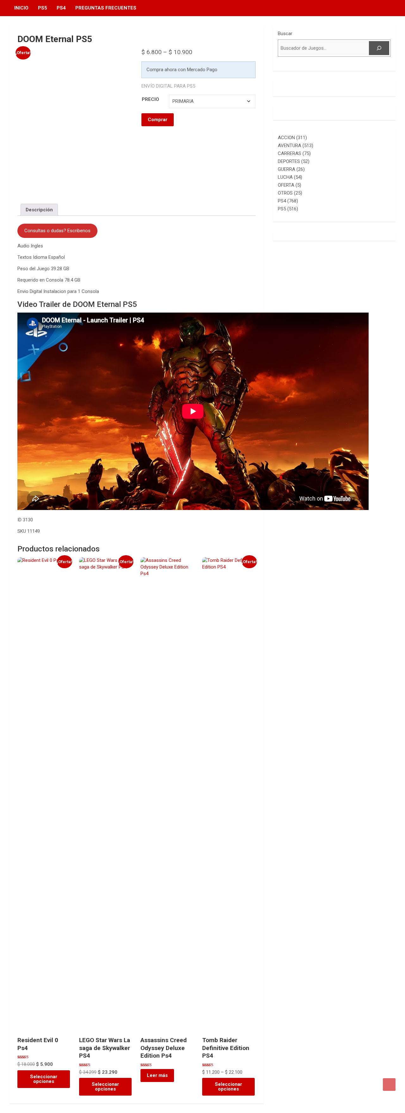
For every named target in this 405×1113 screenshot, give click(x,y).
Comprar (157, 119)
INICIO (21, 8)
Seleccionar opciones (43, 1079)
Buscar (285, 33)
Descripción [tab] (39, 210)
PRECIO (150, 99)
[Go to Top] (389, 1084)
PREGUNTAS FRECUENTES (105, 8)
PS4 (61, 8)
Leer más (157, 1075)
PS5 (42, 8)
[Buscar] (379, 48)
